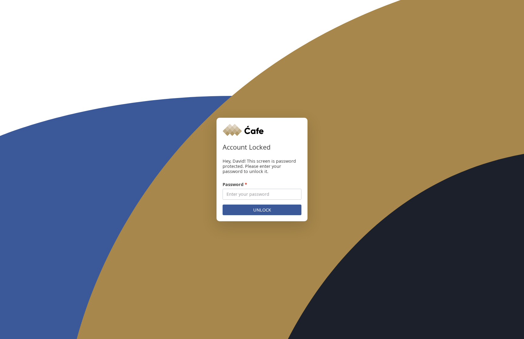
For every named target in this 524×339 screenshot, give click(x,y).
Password (235, 184)
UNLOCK (262, 210)
